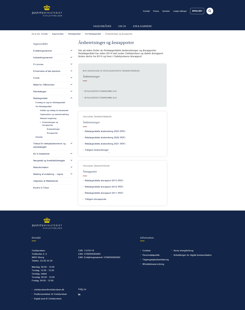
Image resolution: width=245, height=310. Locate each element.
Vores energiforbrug (183, 250)
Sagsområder (102, 26)
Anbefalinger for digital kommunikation (193, 255)
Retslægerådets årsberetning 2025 (101, 91)
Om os (122, 26)
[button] (70, 50)
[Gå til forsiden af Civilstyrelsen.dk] (47, 11)
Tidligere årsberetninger (97, 150)
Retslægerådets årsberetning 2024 (101, 97)
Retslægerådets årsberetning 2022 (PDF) (105, 137)
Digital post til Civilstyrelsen (48, 298)
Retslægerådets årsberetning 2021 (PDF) (105, 143)
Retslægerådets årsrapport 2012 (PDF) (104, 186)
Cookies (146, 250)
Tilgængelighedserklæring (154, 259)
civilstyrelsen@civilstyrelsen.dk (49, 289)
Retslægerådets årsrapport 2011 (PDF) (104, 193)
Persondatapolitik (151, 255)
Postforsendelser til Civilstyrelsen (50, 294)
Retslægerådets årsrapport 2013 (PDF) (104, 180)
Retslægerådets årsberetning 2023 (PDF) (105, 131)
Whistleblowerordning (153, 264)
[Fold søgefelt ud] (209, 11)
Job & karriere (142, 26)
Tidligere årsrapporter (95, 199)
